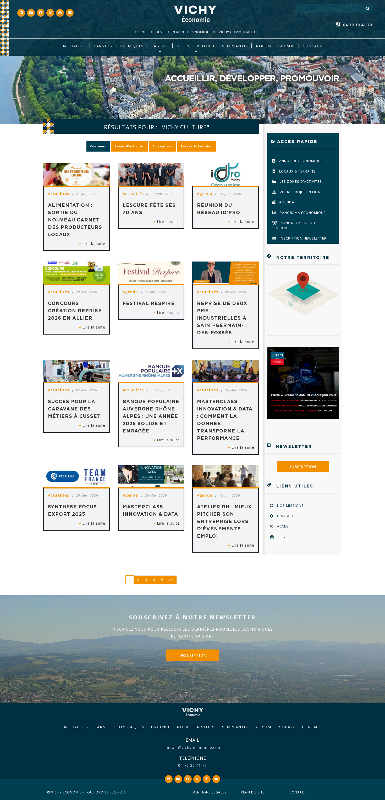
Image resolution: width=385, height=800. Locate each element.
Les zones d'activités (300, 181)
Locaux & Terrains (196, 146)
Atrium (263, 726)
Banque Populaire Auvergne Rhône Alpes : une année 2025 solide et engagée (151, 416)
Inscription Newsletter (303, 238)
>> (171, 579)
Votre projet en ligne (301, 192)
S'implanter (235, 45)
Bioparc (287, 45)
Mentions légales (209, 792)
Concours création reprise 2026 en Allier (75, 310)
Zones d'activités (129, 146)
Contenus (98, 146)
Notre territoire (196, 45)
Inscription (303, 466)
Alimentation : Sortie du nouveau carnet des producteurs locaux (75, 219)
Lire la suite (93, 243)
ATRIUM (263, 45)
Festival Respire (149, 303)
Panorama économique (302, 212)
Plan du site (253, 792)
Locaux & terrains (297, 171)
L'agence (160, 45)
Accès (282, 526)
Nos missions (290, 505)
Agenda (286, 202)
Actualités (75, 45)
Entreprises (162, 146)
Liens (282, 536)
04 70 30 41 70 (357, 24)
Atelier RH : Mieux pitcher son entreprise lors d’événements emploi (224, 521)
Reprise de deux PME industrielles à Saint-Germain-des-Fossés (222, 318)
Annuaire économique (300, 160)
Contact (312, 45)
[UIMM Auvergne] (303, 383)
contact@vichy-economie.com (192, 747)
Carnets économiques (119, 45)
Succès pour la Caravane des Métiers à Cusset (74, 409)
